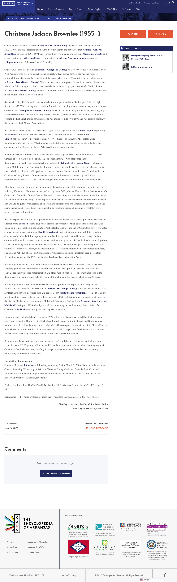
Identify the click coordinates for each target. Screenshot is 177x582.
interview (29, 365)
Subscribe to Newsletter (38, 542)
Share (162, 34)
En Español (126, 9)
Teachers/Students (56, 9)
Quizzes (80, 9)
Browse (40, 9)
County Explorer (95, 9)
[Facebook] (165, 575)
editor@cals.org (69, 575)
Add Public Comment (58, 473)
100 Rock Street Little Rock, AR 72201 (26, 575)
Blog (70, 9)
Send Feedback (98, 428)
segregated (56, 78)
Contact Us (12, 547)
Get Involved (134, 2)
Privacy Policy (34, 552)
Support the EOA (152, 2)
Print (134, 34)
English (147, 579)
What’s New (112, 9)
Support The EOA (36, 547)
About (138, 9)
